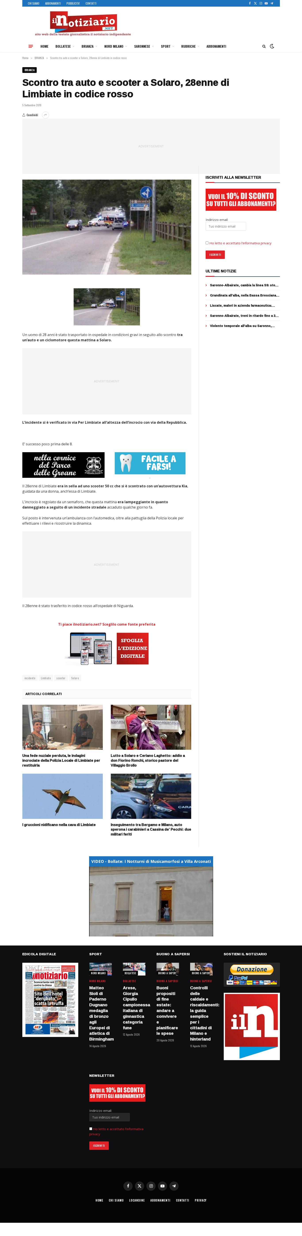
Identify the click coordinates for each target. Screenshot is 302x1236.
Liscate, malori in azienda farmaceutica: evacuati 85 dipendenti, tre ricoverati (241, 305)
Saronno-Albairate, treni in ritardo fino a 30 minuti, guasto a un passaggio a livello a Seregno (243, 315)
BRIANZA (88, 46)
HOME (44, 46)
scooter (61, 678)
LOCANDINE (137, 1200)
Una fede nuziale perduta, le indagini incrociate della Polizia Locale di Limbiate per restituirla (61, 760)
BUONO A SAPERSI (168, 973)
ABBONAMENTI (53, 3)
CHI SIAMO (33, 3)
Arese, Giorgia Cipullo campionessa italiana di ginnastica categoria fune (134, 1008)
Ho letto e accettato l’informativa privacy (240, 243)
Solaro (75, 678)
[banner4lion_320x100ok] (63, 465)
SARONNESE (142, 46)
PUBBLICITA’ (73, 3)
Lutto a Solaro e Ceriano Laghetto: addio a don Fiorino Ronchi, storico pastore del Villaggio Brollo (148, 760)
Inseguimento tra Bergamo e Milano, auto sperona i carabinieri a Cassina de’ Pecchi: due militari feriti (151, 829)
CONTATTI (91, 3)
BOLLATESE (63, 46)
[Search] (264, 46)
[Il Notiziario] (83, 23)
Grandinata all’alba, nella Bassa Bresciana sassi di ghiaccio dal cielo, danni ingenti (243, 295)
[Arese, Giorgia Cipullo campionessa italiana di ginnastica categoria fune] (134, 969)
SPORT (165, 46)
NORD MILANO (113, 46)
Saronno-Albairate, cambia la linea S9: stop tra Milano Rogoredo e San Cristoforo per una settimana (243, 285)
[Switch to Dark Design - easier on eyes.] (271, 46)
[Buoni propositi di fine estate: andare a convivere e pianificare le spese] (168, 969)
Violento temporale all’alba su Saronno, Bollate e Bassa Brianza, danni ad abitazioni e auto (244, 326)
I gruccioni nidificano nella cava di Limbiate (59, 824)
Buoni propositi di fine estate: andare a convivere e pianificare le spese (167, 1010)
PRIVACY (200, 1200)
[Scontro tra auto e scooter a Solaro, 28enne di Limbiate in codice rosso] (106, 227)
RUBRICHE (188, 46)
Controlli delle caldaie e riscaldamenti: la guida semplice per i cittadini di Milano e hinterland (201, 1013)
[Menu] (31, 46)
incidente (30, 678)
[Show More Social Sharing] (45, 115)
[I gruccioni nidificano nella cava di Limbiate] (62, 796)
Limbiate (46, 678)
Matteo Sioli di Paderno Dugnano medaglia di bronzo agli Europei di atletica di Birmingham (100, 1013)
